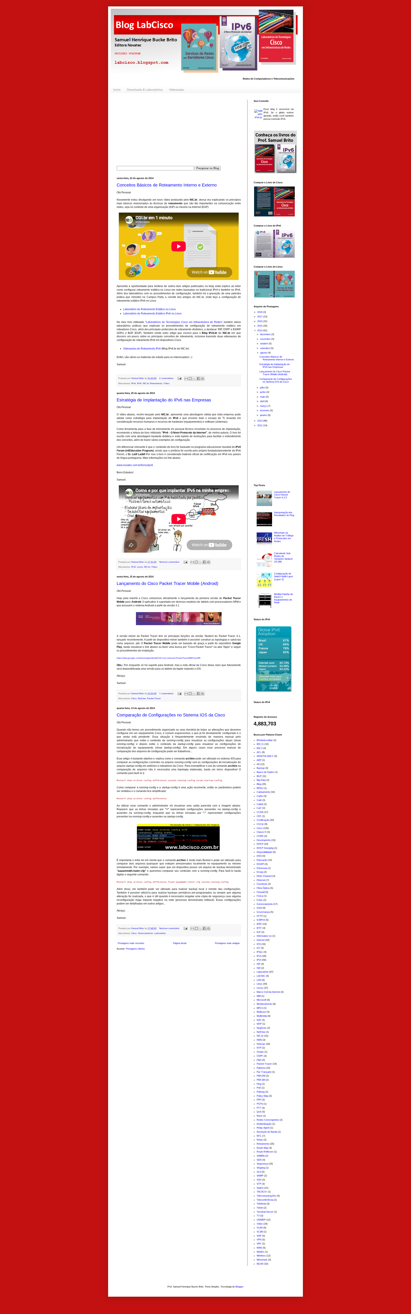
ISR (259, 968)
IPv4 (133, 383)
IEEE (259, 924)
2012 (260, 425)
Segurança (262, 1163)
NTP (259, 1047)
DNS (259, 856)
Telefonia (261, 1203)
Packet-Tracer (154, 698)
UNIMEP (261, 1219)
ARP (259, 760)
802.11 (260, 744)
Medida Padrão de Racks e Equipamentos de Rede (283, 598)
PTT (259, 1108)
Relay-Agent (263, 1127)
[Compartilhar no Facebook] (198, 378)
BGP (259, 776)
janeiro (264, 415)
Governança (263, 912)
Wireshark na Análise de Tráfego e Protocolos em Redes (283, 537)
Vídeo (167, 383)
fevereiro (265, 410)
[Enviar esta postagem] (179, 378)
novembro (265, 339)
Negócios (262, 1028)
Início (117, 89)
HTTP (260, 916)
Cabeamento (263, 792)
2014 (260, 330)
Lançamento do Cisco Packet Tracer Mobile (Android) (167, 583)
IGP (259, 932)
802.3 (259, 748)
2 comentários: (166, 378)
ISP (258, 964)
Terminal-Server (265, 1211)
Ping (259, 1084)
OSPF (260, 1056)
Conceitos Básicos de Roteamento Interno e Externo (167, 185)
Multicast (261, 1012)
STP (259, 1183)
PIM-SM (261, 1080)
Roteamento (156, 383)
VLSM (260, 1231)
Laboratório (160, 933)
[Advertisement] (179, 130)
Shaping (261, 1167)
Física (260, 896)
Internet (261, 940)
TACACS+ (262, 1191)
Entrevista (262, 868)
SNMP (260, 1175)
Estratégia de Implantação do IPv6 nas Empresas (164, 400)
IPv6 (139, 383)
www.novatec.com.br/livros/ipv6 (135, 465)
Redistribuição (264, 1124)
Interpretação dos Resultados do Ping (284, 513)
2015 (260, 325)
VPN (259, 1239)
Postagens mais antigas (227, 943)
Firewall (261, 892)
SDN (259, 1160)
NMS (259, 1040)
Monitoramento (264, 1004)
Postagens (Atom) (135, 948)
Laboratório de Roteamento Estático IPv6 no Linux (152, 313)
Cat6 (259, 800)
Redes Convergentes (268, 1120)
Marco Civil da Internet (268, 992)
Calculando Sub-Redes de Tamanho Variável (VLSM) (283, 557)
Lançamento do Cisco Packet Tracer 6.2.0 (282, 495)
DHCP (260, 844)
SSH (259, 1179)
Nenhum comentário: (169, 562)
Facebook (262, 884)
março (263, 406)
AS (258, 764)
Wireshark (262, 1259)
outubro (264, 343)
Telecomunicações (266, 1195)
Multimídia (262, 1016)
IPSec (260, 952)
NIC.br (146, 383)
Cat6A (260, 804)
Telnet (260, 1207)
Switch (260, 1188)
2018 (260, 312)
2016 (260, 321)
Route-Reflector (265, 1151)
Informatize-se (264, 936)
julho (262, 387)
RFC (259, 1136)
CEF (259, 816)
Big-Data (261, 780)
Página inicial (179, 943)
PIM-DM (261, 1075)
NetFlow (261, 1032)
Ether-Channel (264, 876)
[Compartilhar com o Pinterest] (202, 378)
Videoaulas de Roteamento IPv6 (142, 348)
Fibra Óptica (263, 888)
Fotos (260, 900)
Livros (140, 567)
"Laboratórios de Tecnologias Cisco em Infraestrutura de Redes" (184, 322)
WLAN (260, 1263)
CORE (260, 836)
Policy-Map (262, 1096)
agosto (264, 352)
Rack (259, 1115)
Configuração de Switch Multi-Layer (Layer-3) (283, 576)
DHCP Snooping (265, 848)
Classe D (261, 832)
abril (262, 401)
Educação (262, 860)
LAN (259, 980)
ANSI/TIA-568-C (265, 756)
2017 (260, 316)
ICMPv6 (261, 920)
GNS (259, 908)
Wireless (261, 1255)
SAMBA (261, 1155)
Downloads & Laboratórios (145, 89)
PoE (259, 1087)
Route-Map (262, 1148)
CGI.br (260, 824)
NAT (259, 1020)
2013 (260, 420)
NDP (259, 1023)
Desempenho (264, 840)
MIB (259, 996)
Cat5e (260, 796)
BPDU (260, 788)
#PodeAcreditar (265, 740)
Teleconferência (265, 1200)
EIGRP (260, 864)
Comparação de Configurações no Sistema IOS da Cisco (171, 715)
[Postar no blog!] (190, 378)
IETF (259, 928)
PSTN (260, 1103)
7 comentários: (166, 693)
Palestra (261, 1068)
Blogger (239, 1286)
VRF (259, 1243)
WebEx (260, 1251)
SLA (259, 1171)
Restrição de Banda (267, 1132)
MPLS (260, 1008)
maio (263, 396)
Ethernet (261, 880)
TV (258, 1215)
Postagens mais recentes (131, 943)
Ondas (260, 1052)
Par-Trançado (264, 1072)
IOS (259, 944)
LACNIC (261, 976)
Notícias (142, 698)
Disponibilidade (264, 852)
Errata (260, 872)
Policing (261, 1092)
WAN (259, 1247)
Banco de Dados (265, 772)
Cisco (134, 698)
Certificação (263, 820)
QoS (259, 1111)
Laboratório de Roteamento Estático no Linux (149, 309)
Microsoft (261, 1000)
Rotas (260, 1139)
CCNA (260, 812)
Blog (259, 784)
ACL (259, 752)
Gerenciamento (145, 933)
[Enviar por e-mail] (186, 378)
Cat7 (259, 808)
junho (263, 392)
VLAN (260, 1227)
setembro (265, 348)
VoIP (259, 1235)
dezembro (265, 334)
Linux (259, 984)
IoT (258, 948)
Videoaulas (176, 89)
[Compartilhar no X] (194, 378)
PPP (259, 1099)
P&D (259, 1060)
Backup (261, 768)
